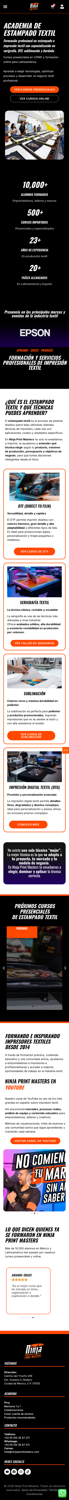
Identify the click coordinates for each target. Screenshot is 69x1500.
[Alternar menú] (5, 7)
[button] (10, 134)
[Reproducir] (34, 1180)
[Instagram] (21, 1472)
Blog (7, 1402)
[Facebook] (14, 1472)
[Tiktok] (28, 1472)
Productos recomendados (19, 1417)
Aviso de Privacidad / (35, 1490)
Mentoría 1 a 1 (12, 1406)
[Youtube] (7, 1472)
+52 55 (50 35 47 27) (17, 1437)
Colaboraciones (13, 1410)
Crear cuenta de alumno (18, 1413)
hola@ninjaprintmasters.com (21, 1451)
